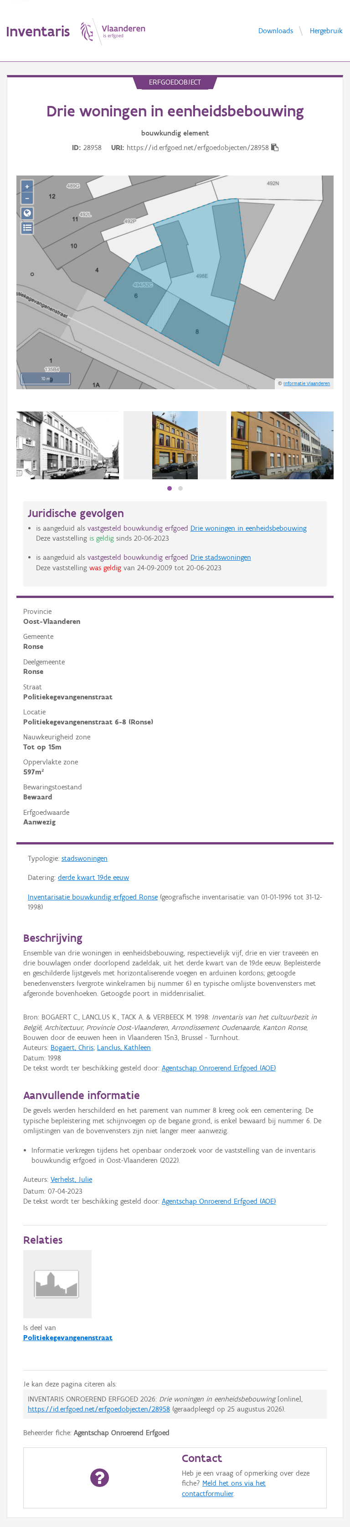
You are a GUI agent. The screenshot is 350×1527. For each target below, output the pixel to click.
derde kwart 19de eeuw (93, 877)
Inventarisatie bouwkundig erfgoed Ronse (93, 897)
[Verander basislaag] (27, 228)
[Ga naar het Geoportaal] (27, 213)
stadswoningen (85, 858)
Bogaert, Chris (72, 1047)
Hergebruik (326, 30)
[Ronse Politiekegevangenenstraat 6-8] (67, 445)
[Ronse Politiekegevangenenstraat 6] (175, 445)
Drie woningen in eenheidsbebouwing (248, 528)
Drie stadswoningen (220, 557)
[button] (169, 488)
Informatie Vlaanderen (306, 383)
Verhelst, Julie (71, 1179)
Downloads (275, 30)
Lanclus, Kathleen (124, 1047)
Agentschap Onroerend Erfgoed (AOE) (219, 1068)
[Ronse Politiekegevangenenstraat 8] (282, 446)
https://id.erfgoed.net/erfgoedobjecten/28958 (99, 1409)
